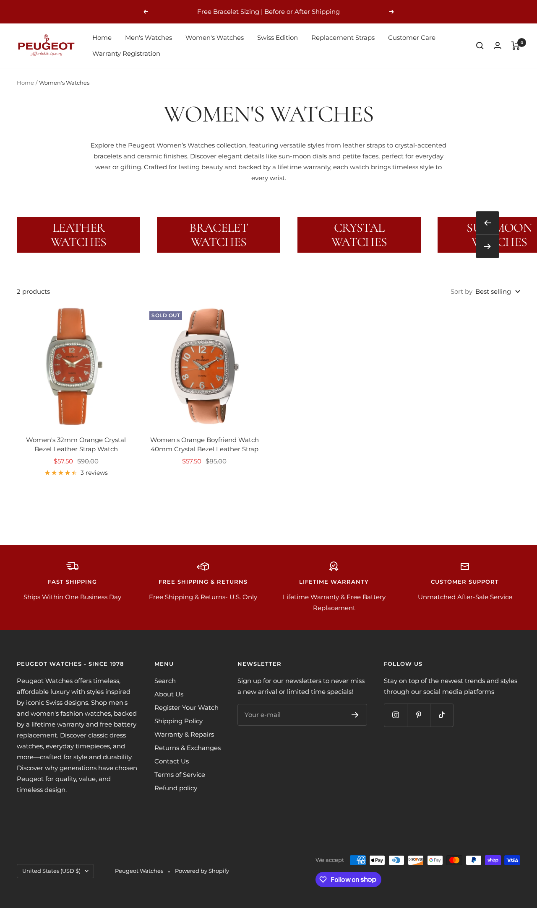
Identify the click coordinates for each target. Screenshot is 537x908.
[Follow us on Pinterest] (418, 715)
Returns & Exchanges (187, 748)
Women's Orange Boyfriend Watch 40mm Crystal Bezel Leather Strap (204, 444)
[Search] (480, 45)
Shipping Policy (178, 721)
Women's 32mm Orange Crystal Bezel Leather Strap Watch (76, 444)
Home (102, 37)
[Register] (355, 715)
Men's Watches (148, 37)
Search (165, 681)
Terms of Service (179, 775)
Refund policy (175, 788)
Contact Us (171, 761)
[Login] (497, 45)
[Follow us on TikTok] (441, 715)
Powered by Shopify (202, 870)
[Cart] (515, 45)
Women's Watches (214, 37)
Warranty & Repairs (184, 734)
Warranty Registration (126, 53)
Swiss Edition (277, 37)
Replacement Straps (343, 37)
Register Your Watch (186, 707)
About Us (168, 694)
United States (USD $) (51, 870)
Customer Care (411, 37)
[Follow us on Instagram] (395, 715)
